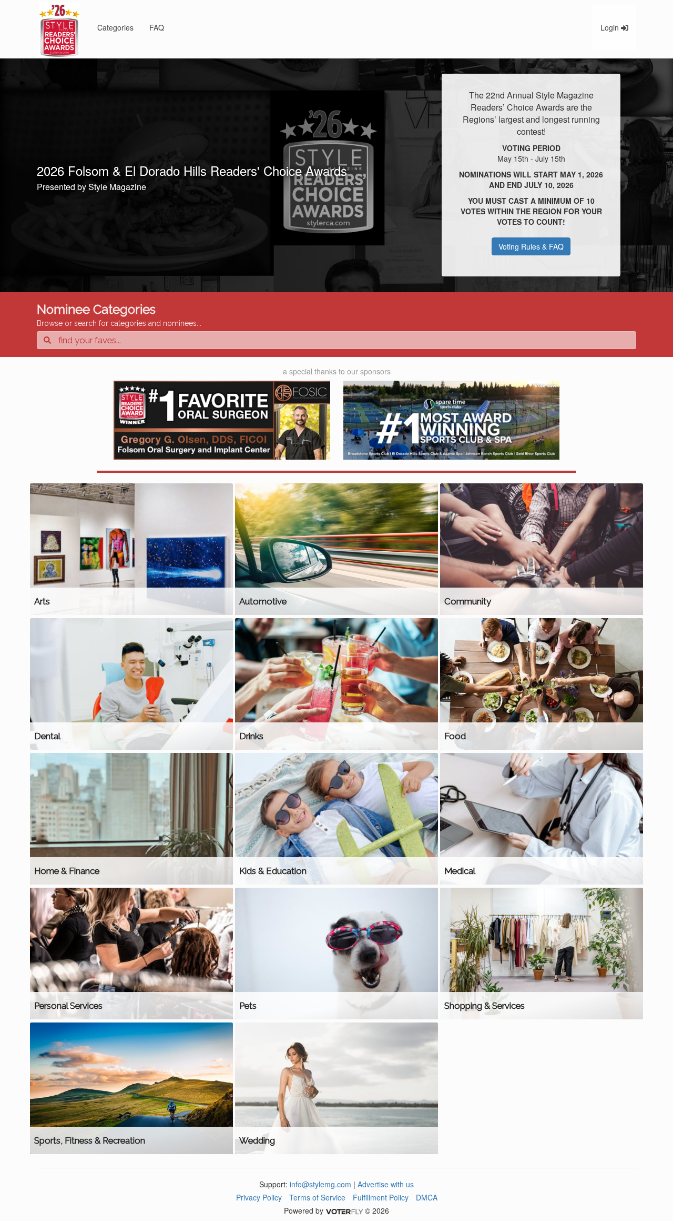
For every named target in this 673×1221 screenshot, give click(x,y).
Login (610, 27)
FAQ (156, 27)
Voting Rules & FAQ (531, 246)
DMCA (426, 1197)
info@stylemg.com (320, 1184)
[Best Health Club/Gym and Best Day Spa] (451, 420)
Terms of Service (317, 1197)
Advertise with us (386, 1184)
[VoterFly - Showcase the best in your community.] (343, 1210)
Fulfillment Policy (381, 1197)
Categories (115, 27)
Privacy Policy (259, 1197)
